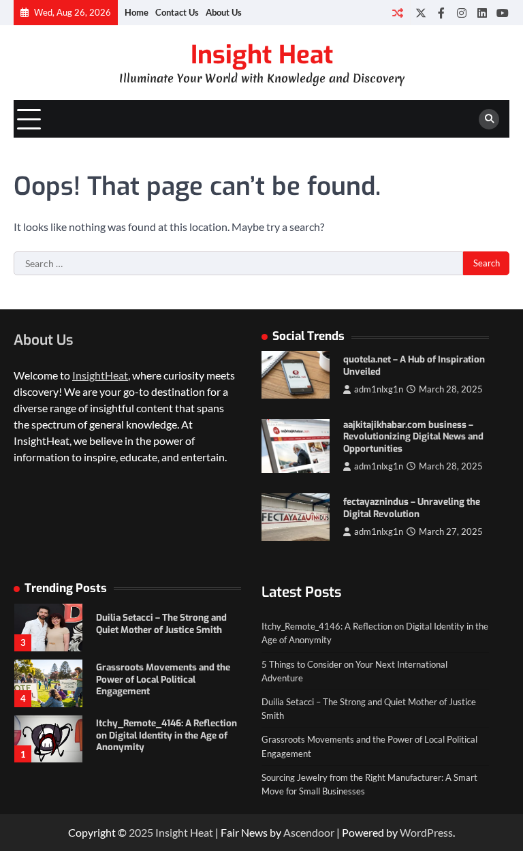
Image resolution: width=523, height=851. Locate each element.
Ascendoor (308, 832)
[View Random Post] (397, 12)
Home (136, 12)
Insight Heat (262, 55)
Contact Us (177, 12)
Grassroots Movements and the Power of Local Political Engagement (163, 679)
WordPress (426, 832)
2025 (142, 832)
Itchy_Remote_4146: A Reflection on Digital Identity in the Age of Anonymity (166, 735)
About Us (224, 12)
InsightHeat (100, 375)
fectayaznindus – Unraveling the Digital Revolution (411, 508)
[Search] (489, 119)
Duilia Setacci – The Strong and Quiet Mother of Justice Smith (161, 624)
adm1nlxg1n (378, 389)
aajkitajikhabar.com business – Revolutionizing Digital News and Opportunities (413, 436)
